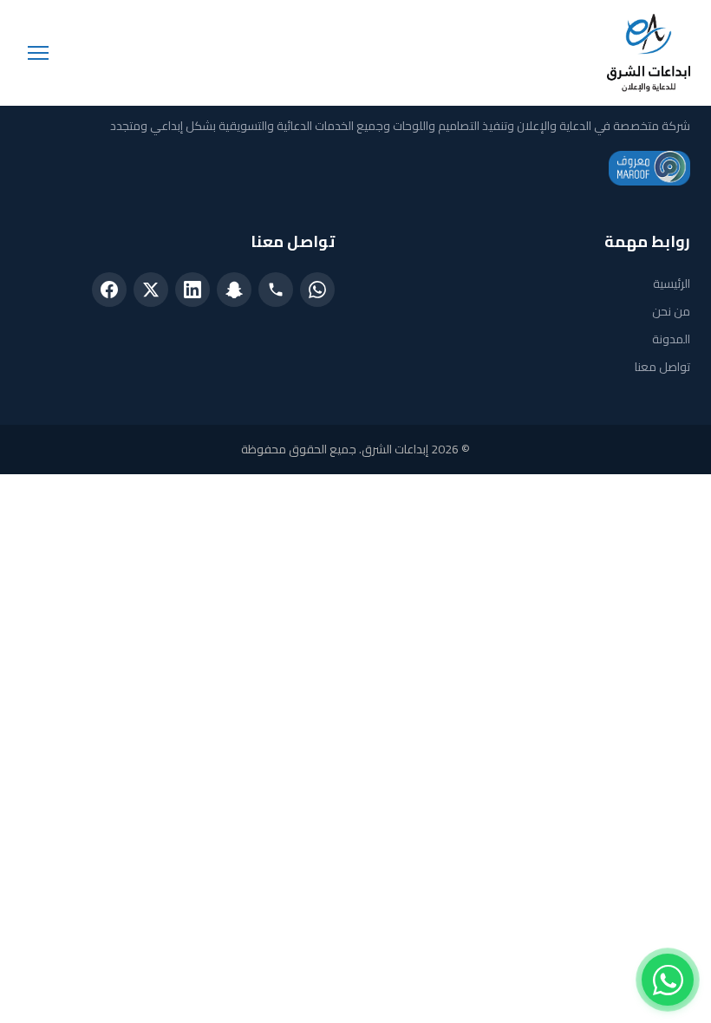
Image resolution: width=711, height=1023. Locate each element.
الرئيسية (671, 283)
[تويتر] (151, 289)
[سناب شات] (234, 289)
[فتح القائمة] (38, 53)
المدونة (671, 339)
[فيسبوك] (109, 289)
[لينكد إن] (192, 289)
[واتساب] (317, 289)
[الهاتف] (275, 289)
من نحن (671, 311)
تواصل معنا (662, 366)
